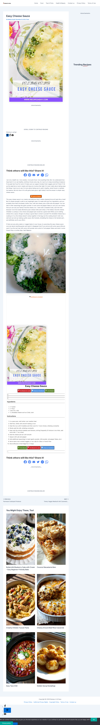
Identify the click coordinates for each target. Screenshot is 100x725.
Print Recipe (50, 390)
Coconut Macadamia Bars (46, 567)
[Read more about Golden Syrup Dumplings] (51, 657)
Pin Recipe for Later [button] (25, 390)
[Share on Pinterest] (29, 175)
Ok (94, 719)
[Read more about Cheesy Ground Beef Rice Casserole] (51, 599)
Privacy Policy (81, 3)
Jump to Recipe (36, 196)
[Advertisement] (36, 117)
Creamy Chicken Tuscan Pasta (17, 628)
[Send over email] (12, 136)
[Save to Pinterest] (7, 135)
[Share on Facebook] (10, 136)
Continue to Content (37, 297)
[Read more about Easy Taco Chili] (20, 657)
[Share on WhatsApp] (46, 175)
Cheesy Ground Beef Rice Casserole (50, 628)
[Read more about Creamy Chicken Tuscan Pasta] (20, 599)
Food (41, 3)
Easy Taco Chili (11, 686)
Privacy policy (6, 723)
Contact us (71, 3)
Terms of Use (92, 3)
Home (36, 3)
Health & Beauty (60, 3)
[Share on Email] (33, 175)
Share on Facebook (39, 390)
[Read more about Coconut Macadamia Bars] (51, 539)
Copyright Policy (54, 702)
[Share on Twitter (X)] (38, 175)
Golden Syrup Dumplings (46, 686)
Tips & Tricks (49, 3)
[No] (15, 723)
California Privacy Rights (41, 702)
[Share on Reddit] (42, 175)
